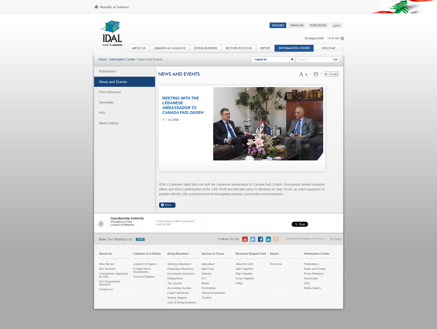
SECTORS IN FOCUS (239, 48)
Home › (103, 59)
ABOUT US (139, 48)
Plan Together (244, 273)
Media (205, 283)
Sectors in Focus (213, 253)
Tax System (174, 283)
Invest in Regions (144, 276)
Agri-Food (208, 268)
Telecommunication (213, 292)
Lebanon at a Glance (147, 253)
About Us (105, 253)
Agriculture (208, 263)
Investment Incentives (180, 273)
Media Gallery (108, 123)
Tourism (206, 297)
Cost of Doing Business (181, 302)
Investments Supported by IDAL (113, 275)
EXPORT (265, 48)
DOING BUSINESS (205, 48)
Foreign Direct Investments (142, 270)
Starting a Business (179, 263)
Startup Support (177, 297)
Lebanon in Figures (145, 263)
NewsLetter (311, 278)
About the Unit (244, 263)
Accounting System (179, 288)
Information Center (294, 48)
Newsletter (106, 102)
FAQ (102, 113)
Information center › (123, 59)
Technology (209, 288)
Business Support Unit (251, 253)
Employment (175, 278)
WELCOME (328, 48)
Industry (207, 273)
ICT (204, 278)
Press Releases (110, 92)
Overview (276, 263)
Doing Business (178, 253)
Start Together (244, 268)
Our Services (107, 268)
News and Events (150, 59)
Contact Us (106, 289)
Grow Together (245, 278)
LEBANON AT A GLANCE (170, 48)
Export (274, 253)
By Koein (335, 238)
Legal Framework (178, 292)
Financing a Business (180, 268)
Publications (107, 71)
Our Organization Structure (109, 283)
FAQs (239, 283)
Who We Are (106, 263)
